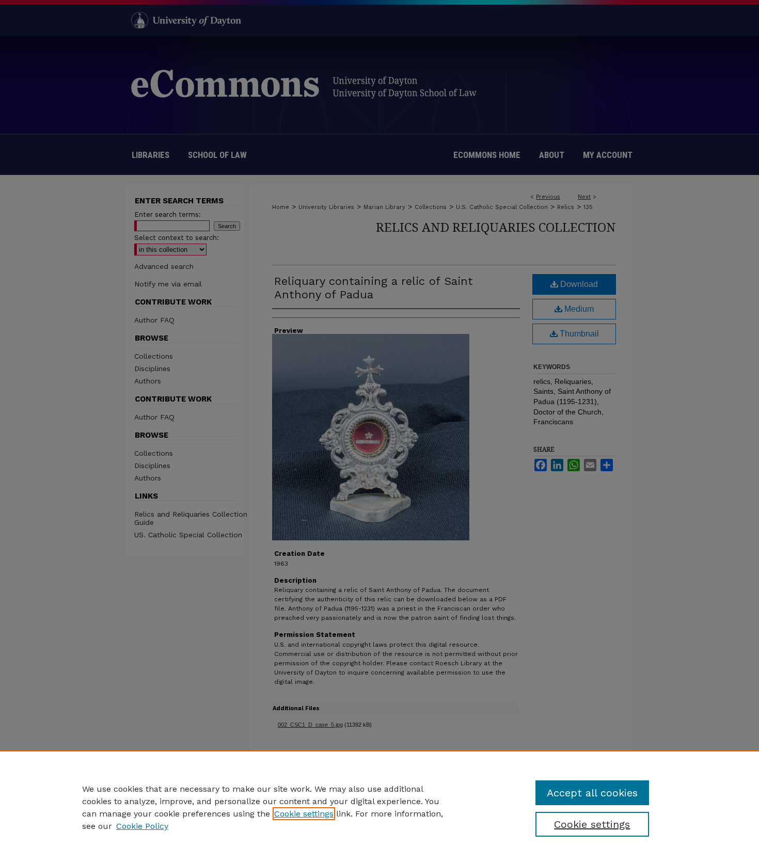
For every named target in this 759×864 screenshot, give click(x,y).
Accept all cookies (592, 793)
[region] (379, 807)
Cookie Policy (142, 826)
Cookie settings (304, 814)
